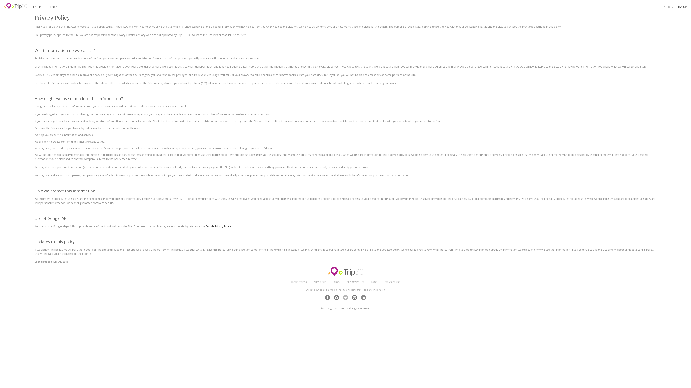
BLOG (337, 282)
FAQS (374, 282)
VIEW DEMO (320, 282)
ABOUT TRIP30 (299, 282)
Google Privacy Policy (218, 226)
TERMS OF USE (392, 282)
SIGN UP (682, 7)
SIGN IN (668, 7)
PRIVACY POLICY (355, 282)
